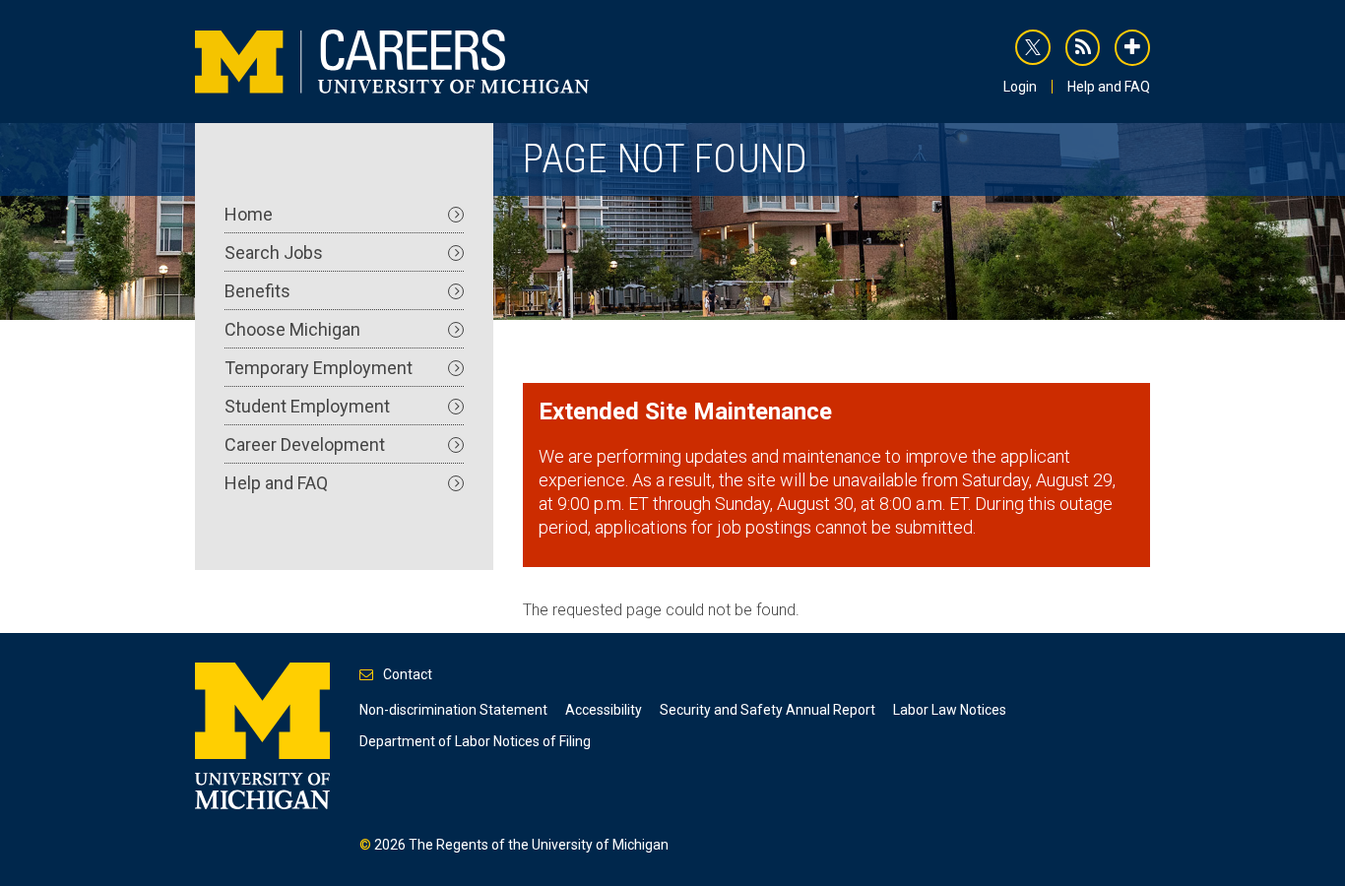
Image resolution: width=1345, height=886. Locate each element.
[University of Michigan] (262, 734)
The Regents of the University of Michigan (539, 845)
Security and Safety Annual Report (767, 710)
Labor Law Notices (949, 710)
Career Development (304, 444)
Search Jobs (273, 252)
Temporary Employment (318, 367)
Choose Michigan (292, 329)
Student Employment (307, 406)
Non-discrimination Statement (453, 710)
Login (1020, 87)
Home (248, 214)
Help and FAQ (1108, 87)
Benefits (257, 291)
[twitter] (1033, 47)
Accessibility (603, 710)
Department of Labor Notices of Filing (475, 741)
